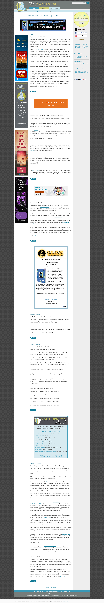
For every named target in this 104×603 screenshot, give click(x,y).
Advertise (38, 595)
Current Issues (52, 595)
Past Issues (39, 11)
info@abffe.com (58, 217)
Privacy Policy (75, 595)
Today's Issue (32, 11)
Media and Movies (78, 53)
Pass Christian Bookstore (45, 514)
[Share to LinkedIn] (81, 79)
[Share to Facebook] (77, 79)
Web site (37, 235)
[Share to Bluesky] (85, 79)
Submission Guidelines (45, 595)
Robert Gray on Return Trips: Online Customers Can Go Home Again (81, 72)
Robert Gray (62, 576)
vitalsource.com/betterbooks (36, 64)
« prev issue (47, 587)
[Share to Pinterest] (83, 79)
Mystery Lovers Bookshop (36, 503)
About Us (31, 595)
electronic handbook (44, 207)
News (75, 42)
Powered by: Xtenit (52, 598)
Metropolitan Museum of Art (50, 546)
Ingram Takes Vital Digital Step (81, 44)
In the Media (58, 595)
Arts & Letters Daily (66, 534)
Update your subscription (65, 591)
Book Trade (54, 8)
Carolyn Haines (47, 517)
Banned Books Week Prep (80, 50)
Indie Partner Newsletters (62, 11)
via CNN (36, 130)
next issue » (54, 587)
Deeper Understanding (79, 68)
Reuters (32, 150)
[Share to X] (79, 79)
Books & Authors (78, 61)
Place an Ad (47, 11)
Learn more (65, 601)
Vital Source (41, 49)
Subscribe (63, 595)
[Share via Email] (74, 79)
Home (34, 8)
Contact (34, 595)
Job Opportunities (68, 595)
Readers (44, 8)
